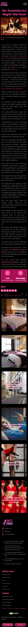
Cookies (16, 608)
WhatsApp (20, 278)
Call (7, 278)
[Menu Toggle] (25, 4)
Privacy (10, 608)
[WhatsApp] (20, 272)
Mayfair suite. (14, 69)
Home (2, 37)
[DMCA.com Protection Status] (14, 614)
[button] (2, 290)
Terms (4, 608)
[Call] (7, 272)
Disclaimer (23, 608)
